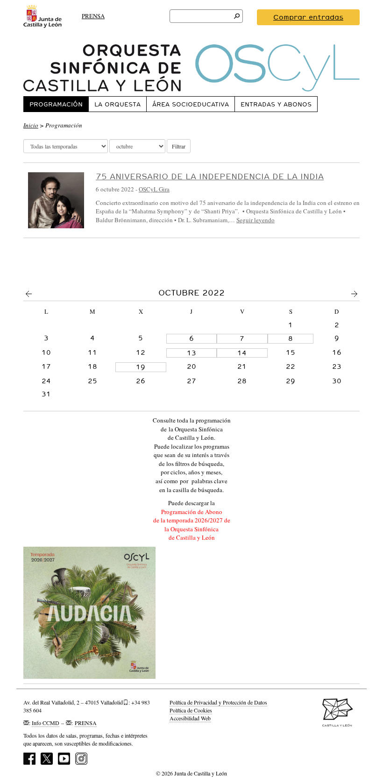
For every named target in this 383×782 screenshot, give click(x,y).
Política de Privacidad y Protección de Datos (218, 702)
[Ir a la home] (191, 68)
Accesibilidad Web (190, 718)
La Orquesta (117, 104)
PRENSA (93, 16)
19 (140, 367)
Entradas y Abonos (276, 104)
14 (242, 353)
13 (191, 353)
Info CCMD (45, 722)
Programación (56, 104)
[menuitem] (55, 104)
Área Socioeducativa (190, 104)
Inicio (30, 125)
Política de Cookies (191, 710)
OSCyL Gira (154, 189)
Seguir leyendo (255, 220)
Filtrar (178, 146)
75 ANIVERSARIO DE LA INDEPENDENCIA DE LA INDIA (210, 176)
